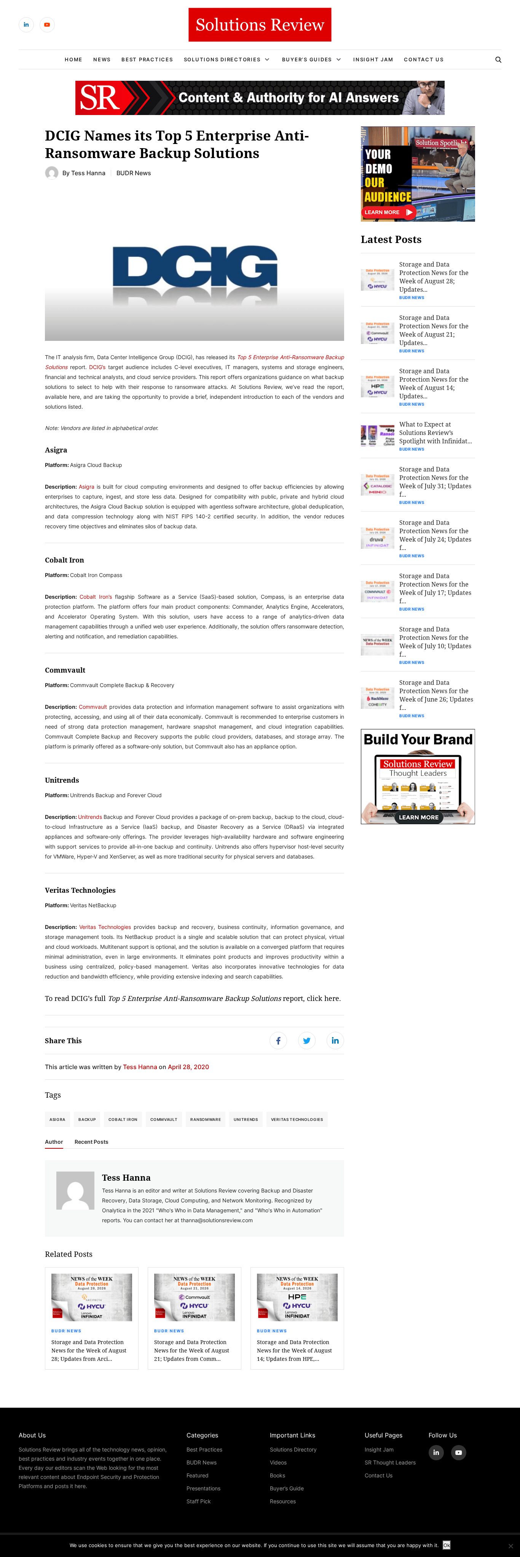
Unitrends (90, 816)
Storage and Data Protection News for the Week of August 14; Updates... (434, 383)
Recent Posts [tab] (91, 1141)
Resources (283, 1501)
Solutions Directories (222, 59)
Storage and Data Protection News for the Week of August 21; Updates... (434, 330)
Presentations (203, 1488)
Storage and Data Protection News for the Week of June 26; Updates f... (436, 694)
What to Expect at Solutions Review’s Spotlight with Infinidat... (435, 432)
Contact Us (424, 59)
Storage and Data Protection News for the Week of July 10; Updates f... (435, 641)
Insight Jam (373, 59)
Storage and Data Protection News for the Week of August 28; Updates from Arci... (88, 1350)
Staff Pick (199, 1501)
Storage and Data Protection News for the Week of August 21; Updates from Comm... (191, 1350)
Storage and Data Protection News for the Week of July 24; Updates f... (435, 535)
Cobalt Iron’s (96, 596)
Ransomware (205, 1119)
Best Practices (147, 59)
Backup (87, 1119)
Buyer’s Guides (307, 59)
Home (74, 59)
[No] (510, 1546)
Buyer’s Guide (287, 1488)
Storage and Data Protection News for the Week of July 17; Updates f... (435, 588)
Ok (446, 1545)
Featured (198, 1475)
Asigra (86, 486)
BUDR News (133, 172)
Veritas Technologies (105, 926)
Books (277, 1475)
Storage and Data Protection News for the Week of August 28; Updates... (434, 276)
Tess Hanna (88, 172)
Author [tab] (54, 1141)
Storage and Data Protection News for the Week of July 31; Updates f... (435, 481)
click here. (324, 998)
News (102, 59)
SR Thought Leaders (390, 1462)
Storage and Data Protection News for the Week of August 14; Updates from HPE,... (294, 1350)
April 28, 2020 (188, 1066)
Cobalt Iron (122, 1119)
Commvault (93, 706)
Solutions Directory (293, 1449)
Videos (278, 1462)
